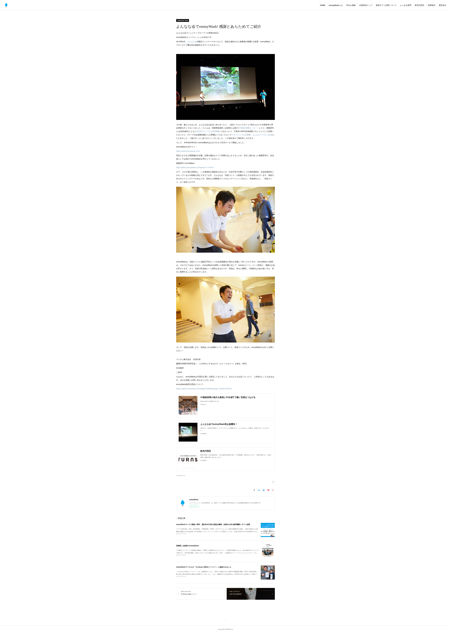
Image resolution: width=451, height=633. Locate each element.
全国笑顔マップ (365, 5)
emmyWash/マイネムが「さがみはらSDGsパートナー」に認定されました (203, 567)
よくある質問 (405, 5)
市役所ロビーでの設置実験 (207, 131)
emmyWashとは (336, 5)
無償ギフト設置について (386, 5)
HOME (322, 5)
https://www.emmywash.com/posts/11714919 (195, 167)
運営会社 (442, 5)
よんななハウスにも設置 (262, 134)
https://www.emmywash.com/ (188, 151)
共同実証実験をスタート (248, 127)
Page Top (225, 620)
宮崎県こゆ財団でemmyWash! (187, 545)
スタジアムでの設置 (240, 134)
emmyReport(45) (180, 475)
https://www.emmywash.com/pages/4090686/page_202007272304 (204, 388)
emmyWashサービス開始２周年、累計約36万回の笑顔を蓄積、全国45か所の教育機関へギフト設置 (213, 524)
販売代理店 (419, 5)
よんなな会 (191, 41)
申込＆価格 (351, 5)
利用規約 (431, 5)
